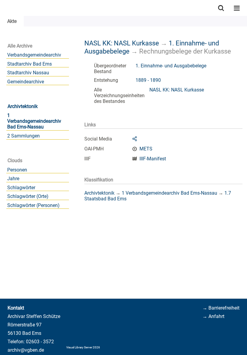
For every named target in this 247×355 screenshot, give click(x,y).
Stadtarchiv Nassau (28, 73)
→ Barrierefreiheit (220, 308)
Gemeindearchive (25, 82)
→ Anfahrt (213, 316)
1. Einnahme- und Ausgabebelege (171, 66)
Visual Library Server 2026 (83, 347)
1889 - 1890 (148, 80)
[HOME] (3, 8)
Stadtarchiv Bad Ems (29, 64)
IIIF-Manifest (152, 159)
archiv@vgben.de (26, 350)
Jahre (13, 178)
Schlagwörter (21, 187)
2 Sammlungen (23, 136)
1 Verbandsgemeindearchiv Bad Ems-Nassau (34, 121)
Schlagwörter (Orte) (27, 196)
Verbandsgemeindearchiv (34, 55)
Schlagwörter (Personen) (33, 205)
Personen (17, 170)
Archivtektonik (23, 106)
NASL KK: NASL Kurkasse (121, 43)
